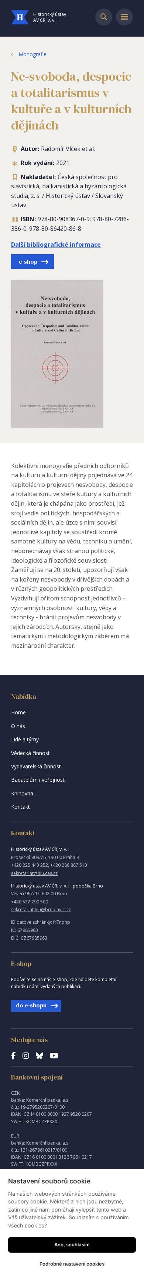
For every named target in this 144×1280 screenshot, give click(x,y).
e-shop (28, 261)
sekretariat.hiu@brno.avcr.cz (41, 909)
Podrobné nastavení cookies (72, 1264)
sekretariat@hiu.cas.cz (34, 873)
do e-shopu (31, 1005)
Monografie (32, 54)
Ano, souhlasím (72, 1244)
